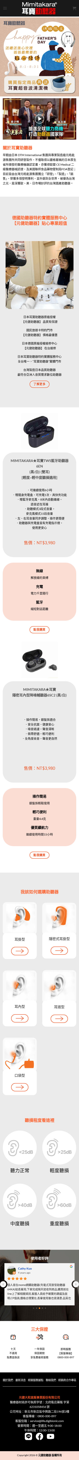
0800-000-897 (46, 1416)
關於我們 (8, 1380)
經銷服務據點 (35, 1380)
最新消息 (20, 1380)
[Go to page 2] (39, 1308)
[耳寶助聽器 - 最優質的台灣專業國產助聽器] (39, 8)
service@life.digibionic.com (47, 1421)
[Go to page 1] (36, 1308)
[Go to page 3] (42, 1308)
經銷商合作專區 (67, 1380)
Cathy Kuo (25, 1268)
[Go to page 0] (33, 1308)
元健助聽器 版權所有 (50, 1455)
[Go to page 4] (45, 1308)
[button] (5, 8)
